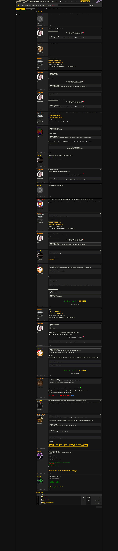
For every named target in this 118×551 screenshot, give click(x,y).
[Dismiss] (101, 1)
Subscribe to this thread (39, 492)
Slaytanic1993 (39, 28)
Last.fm (75, 471)
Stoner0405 (39, 476)
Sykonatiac (39, 127)
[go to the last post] (101, 497)
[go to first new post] (41, 496)
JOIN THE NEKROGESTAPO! (68, 445)
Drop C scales (45, 496)
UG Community (39, 8)
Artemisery (39, 185)
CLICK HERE (81, 301)
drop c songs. (45, 499)
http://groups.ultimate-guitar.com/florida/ (55, 486)
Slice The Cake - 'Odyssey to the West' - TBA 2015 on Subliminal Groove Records (62, 470)
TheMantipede (39, 43)
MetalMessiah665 (40, 414)
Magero (38, 451)
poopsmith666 (39, 264)
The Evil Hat (39, 400)
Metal (44, 8)
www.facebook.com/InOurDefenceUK (54, 60)
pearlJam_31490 (40, 199)
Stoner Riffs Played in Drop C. (48, 502)
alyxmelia (39, 58)
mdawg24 (39, 155)
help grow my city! (51, 157)
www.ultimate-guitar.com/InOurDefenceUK (55, 62)
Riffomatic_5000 (40, 378)
